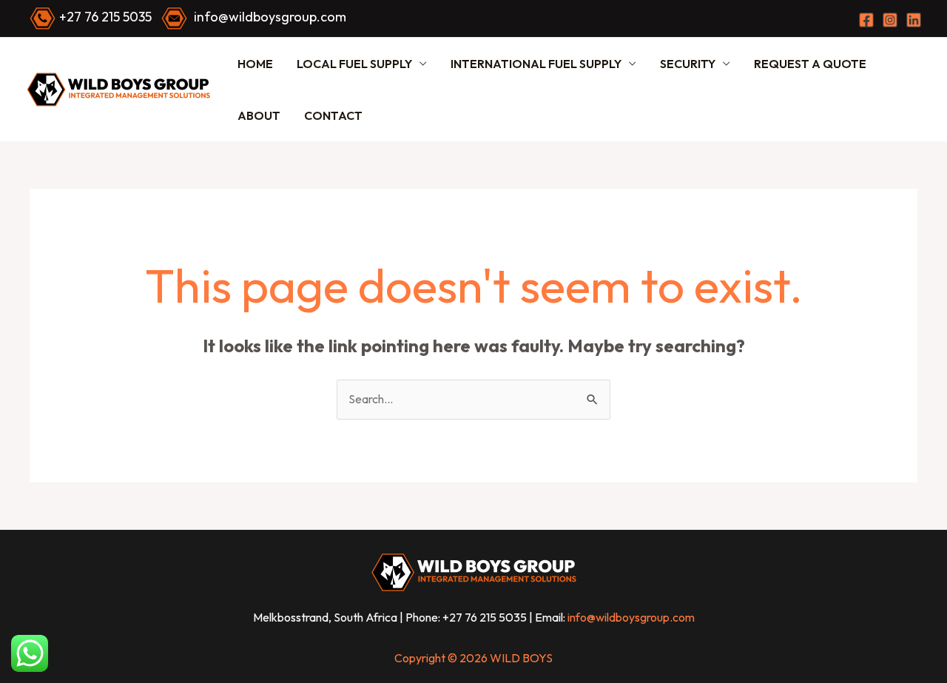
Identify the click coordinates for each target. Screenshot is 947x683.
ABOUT (258, 115)
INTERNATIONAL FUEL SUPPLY (536, 63)
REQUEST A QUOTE (810, 63)
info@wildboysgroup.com (270, 16)
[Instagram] (890, 20)
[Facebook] (866, 20)
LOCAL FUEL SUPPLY (354, 63)
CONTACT (333, 115)
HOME (255, 63)
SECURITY (687, 63)
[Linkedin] (913, 20)
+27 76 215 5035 (105, 16)
